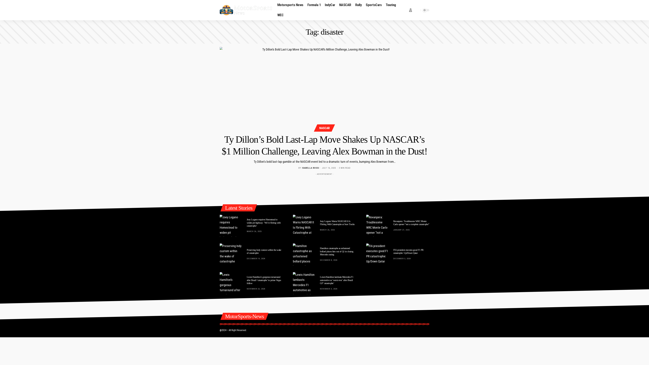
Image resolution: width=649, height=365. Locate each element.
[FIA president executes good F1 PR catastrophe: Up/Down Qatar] (377, 254)
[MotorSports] (246, 10)
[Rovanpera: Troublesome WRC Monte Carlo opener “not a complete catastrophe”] (377, 226)
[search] (417, 10)
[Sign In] (410, 10)
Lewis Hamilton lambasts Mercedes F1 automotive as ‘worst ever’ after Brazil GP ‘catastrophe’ (336, 280)
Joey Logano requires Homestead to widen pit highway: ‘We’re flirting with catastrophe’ (264, 222)
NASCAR (324, 128)
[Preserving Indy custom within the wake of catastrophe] (231, 254)
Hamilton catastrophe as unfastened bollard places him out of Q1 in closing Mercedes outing (336, 251)
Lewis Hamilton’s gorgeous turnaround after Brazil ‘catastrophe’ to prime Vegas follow (264, 280)
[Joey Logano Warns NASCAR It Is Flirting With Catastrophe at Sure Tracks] (304, 226)
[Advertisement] (324, 184)
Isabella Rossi (310, 168)
